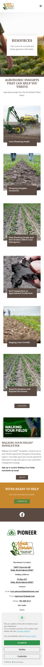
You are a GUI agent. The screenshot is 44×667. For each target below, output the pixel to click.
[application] (22, 639)
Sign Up (22, 477)
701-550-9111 (25, 601)
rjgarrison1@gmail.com (25, 596)
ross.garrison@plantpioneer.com (24, 591)
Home (22, 610)
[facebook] (22, 515)
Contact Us (22, 501)
